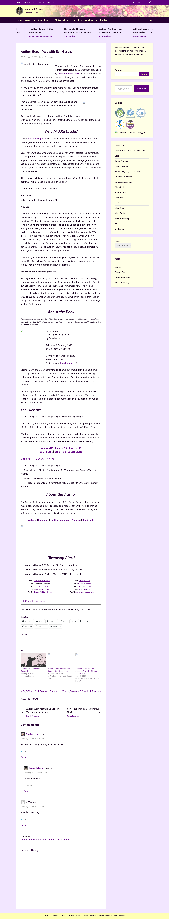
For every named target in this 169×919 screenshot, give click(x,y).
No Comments (48, 57)
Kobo (57, 452)
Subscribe (141, 88)
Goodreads (66, 363)
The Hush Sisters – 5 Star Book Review (34, 31)
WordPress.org (122, 282)
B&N (42, 452)
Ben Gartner (32, 734)
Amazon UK (75, 448)
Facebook (43, 520)
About (28, 20)
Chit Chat (119, 187)
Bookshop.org (75, 452)
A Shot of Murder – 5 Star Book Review (138, 31)
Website (32, 520)
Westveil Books (34, 9)
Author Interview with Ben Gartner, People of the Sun (47, 839)
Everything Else (85, 20)
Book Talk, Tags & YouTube (128, 171)
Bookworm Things (123, 176)
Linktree (41, 2)
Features (119, 197)
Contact (50, 2)
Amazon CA (61, 448)
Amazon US (47, 448)
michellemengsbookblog (84, 592)
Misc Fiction (120, 213)
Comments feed (122, 277)
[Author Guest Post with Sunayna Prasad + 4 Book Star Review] (87, 660)
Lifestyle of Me (84, 581)
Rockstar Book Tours (68, 73)
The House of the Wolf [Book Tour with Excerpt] (85, 711)
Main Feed (119, 208)
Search (118, 70)
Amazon (76, 520)
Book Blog (43, 20)
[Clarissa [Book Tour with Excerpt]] (33, 660)
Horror (118, 203)
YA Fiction (119, 229)
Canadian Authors (123, 182)
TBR (117, 224)
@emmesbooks (85, 586)
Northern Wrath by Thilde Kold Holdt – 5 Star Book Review (104, 31)
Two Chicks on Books (42, 581)
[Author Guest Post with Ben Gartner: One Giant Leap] (60, 660)
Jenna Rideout (36, 768)
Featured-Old (121, 192)
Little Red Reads (84, 583)
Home (19, 2)
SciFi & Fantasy (122, 218)
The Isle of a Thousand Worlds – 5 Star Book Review (70, 31)
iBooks (49, 452)
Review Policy (30, 2)
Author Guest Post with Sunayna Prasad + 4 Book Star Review (86, 671)
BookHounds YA (42, 586)
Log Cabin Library (42, 589)
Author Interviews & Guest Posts (33, 36)
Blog (117, 156)
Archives (119, 241)
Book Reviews (63, 36)
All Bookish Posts (63, 20)
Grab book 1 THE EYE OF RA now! (37, 459)
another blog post (37, 138)
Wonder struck (84, 589)
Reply (23, 757)
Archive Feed (121, 145)
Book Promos (34, 716)
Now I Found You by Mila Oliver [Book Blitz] (45, 711)
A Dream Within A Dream (42, 592)
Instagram (65, 520)
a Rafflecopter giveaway (33, 601)
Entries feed (120, 272)
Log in (118, 267)
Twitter (54, 520)
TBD (64, 452)
